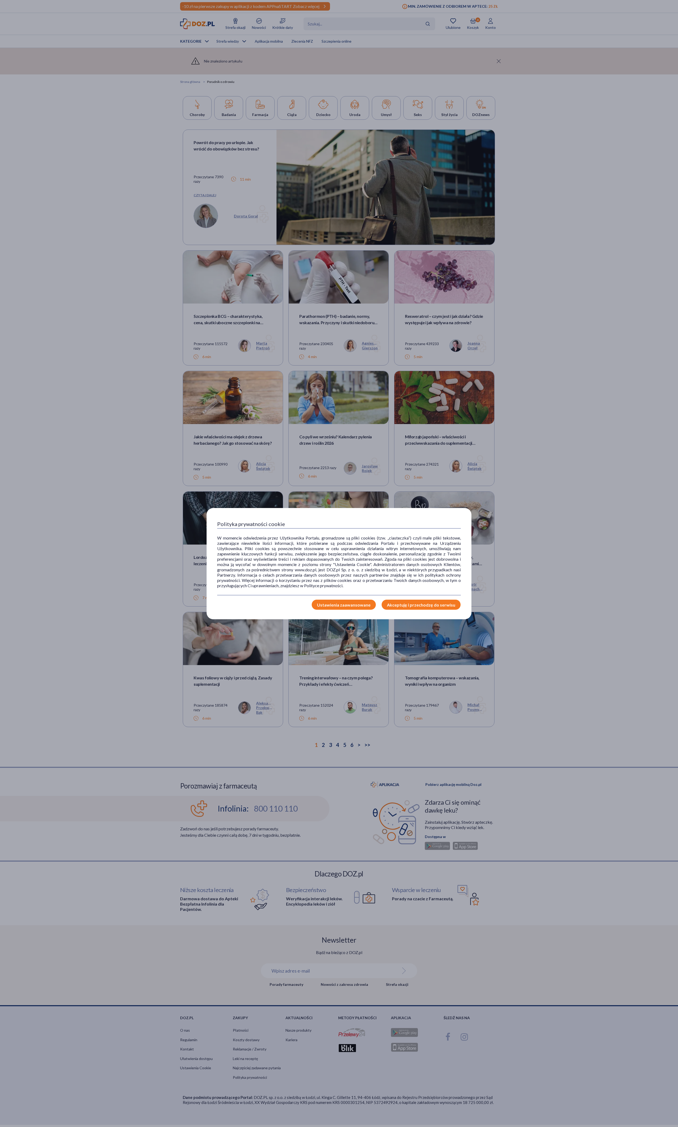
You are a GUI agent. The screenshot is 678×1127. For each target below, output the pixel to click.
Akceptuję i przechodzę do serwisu (421, 604)
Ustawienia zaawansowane (344, 604)
